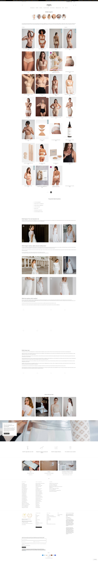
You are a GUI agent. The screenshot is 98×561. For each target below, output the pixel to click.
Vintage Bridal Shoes (38, 505)
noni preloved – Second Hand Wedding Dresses (51, 516)
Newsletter (48, 514)
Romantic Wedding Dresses (24, 502)
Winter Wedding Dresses (24, 485)
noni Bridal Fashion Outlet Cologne (50, 515)
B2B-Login (59, 515)
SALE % (63, 7)
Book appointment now (67, 474)
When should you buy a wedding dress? (53, 485)
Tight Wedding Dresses (24, 501)
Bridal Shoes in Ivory (38, 503)
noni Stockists (48, 517)
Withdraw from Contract (38, 527)
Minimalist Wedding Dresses (24, 488)
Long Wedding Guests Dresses (39, 488)
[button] (34, 17)
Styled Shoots (37, 487)
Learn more (49, 474)
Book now (7, 433)
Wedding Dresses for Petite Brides (25, 503)
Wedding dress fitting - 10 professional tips (53, 483)
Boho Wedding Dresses (24, 487)
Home (48, 478)
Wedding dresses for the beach (25, 507)
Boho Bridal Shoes (37, 504)
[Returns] (49, 466)
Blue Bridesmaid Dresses (38, 489)
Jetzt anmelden (24, 547)
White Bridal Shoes (37, 502)
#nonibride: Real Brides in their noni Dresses (40, 483)
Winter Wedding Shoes (38, 507)
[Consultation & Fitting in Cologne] (67, 466)
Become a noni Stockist (60, 514)
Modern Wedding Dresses (24, 484)
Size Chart (37, 516)
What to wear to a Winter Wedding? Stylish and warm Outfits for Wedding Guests (55, 486)
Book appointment (32, 7)
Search (36, 517)
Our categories (23, 483)
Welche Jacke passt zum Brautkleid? (53, 491)
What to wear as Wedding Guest (52, 489)
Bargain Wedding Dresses (24, 486)
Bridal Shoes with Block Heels (39, 501)
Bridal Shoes (41, 7)
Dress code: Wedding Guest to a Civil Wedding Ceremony (55, 490)
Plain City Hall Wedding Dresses (25, 506)
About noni (66, 7)
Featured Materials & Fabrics (38, 486)
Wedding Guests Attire (58, 7)
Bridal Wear (37, 7)
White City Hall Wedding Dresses (25, 505)
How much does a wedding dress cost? (53, 484)
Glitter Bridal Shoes (38, 506)
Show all (30, 474)
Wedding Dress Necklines (38, 484)
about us (25, 524)
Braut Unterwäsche (52, 7)
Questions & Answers (24, 1)
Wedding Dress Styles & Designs (39, 485)
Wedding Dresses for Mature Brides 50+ (26, 504)
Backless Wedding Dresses (24, 489)
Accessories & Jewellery (46, 7)
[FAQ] (30, 466)
